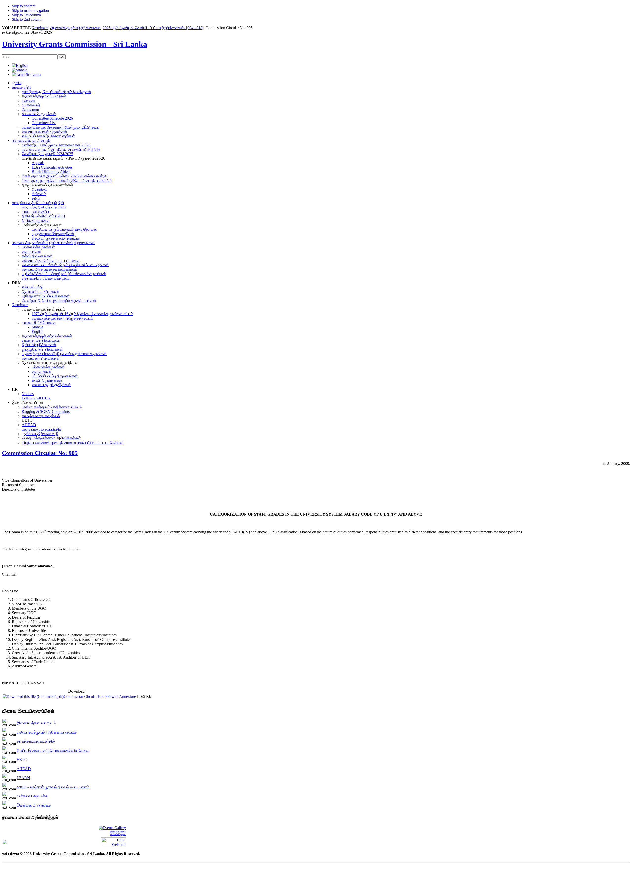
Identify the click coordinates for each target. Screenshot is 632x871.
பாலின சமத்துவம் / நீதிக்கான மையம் (47, 732)
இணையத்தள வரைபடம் (36, 723)
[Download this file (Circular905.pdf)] (33, 696)
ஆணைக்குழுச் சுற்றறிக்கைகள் (75, 28)
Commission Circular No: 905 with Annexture (100, 696)
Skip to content (23, 6)
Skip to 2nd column (27, 19)
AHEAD (24, 769)
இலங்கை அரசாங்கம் (34, 805)
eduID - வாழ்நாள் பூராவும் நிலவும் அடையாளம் (53, 787)
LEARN (23, 778)
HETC (22, 759)
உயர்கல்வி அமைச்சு (32, 796)
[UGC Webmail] (113, 842)
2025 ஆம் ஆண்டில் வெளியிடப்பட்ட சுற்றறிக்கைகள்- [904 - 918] (153, 28)
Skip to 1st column (26, 15)
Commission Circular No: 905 (40, 453)
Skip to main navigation (30, 10)
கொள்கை (40, 28)
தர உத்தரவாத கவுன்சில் (36, 741)
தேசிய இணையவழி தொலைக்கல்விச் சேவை (53, 750)
